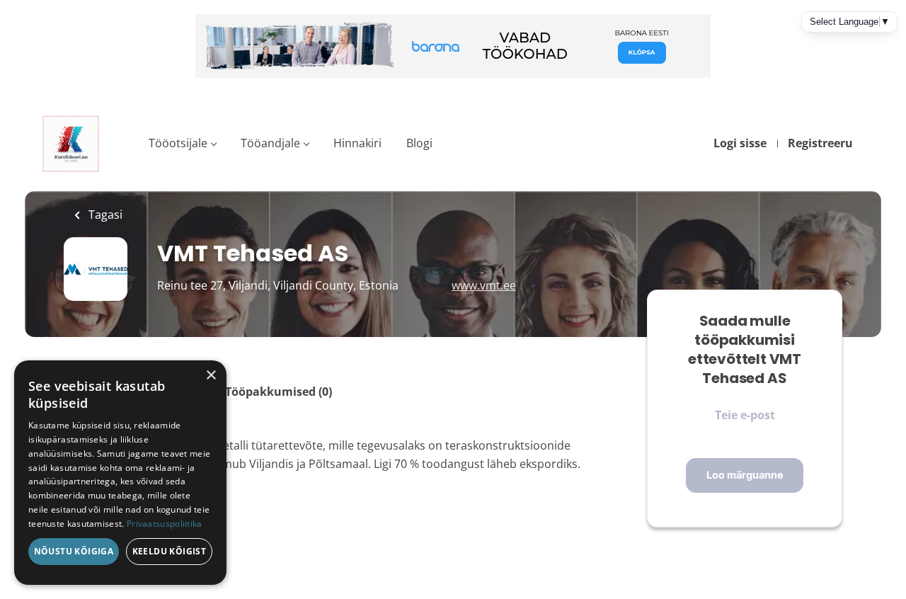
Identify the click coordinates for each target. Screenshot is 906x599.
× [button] (210, 375)
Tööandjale (270, 143)
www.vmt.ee (484, 285)
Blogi (419, 143)
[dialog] (120, 472)
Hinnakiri (357, 143)
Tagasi (104, 214)
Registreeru (820, 143)
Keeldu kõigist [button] (169, 551)
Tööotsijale (178, 143)
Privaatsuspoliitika (164, 524)
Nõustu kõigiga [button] (74, 551)
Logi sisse (740, 143)
